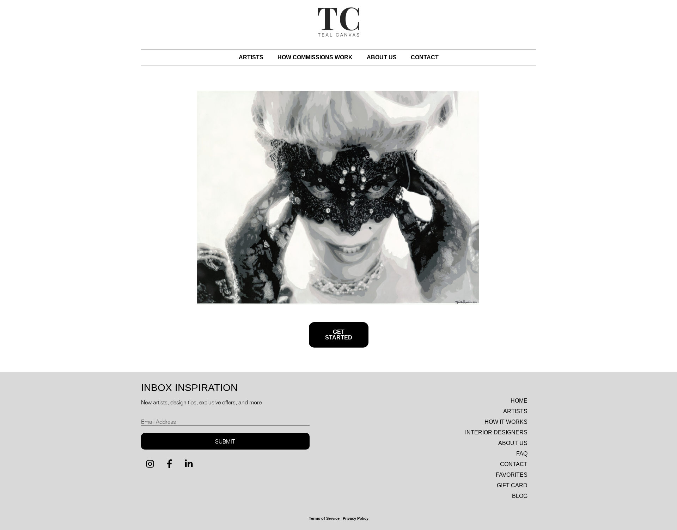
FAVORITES (511, 475)
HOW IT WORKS (505, 422)
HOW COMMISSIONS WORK (315, 57)
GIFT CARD (512, 485)
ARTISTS (251, 57)
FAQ (521, 454)
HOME (519, 401)
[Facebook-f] (169, 463)
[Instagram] (150, 463)
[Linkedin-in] (188, 463)
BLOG (519, 496)
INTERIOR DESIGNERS (496, 432)
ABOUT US (382, 57)
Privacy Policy (355, 518)
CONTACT (425, 57)
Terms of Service (324, 518)
